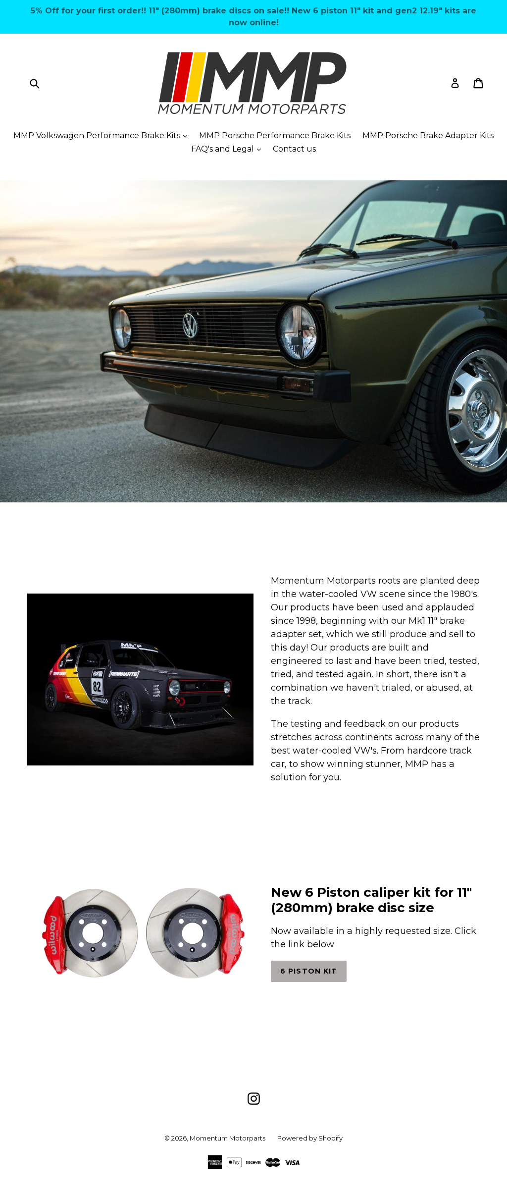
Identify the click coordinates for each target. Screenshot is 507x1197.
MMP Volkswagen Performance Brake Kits (102, 135)
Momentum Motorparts (227, 1138)
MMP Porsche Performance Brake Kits (275, 135)
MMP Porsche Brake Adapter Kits (428, 135)
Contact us (294, 149)
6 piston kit (308, 971)
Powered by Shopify (310, 1138)
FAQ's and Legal (228, 149)
